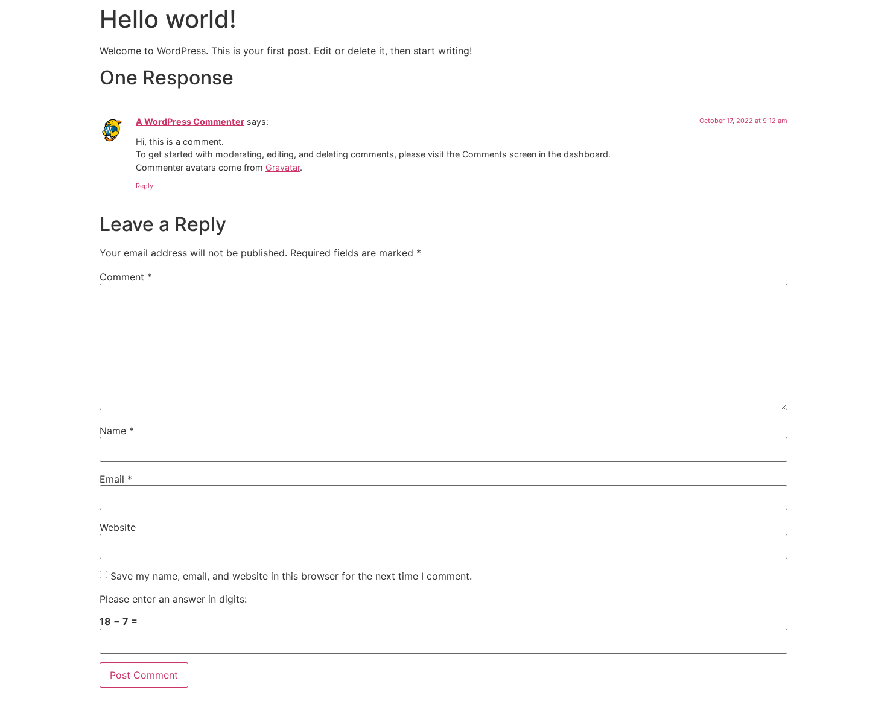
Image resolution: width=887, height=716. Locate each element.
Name (117, 431)
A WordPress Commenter (190, 121)
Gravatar (282, 167)
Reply (144, 186)
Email (116, 479)
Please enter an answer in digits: (173, 599)
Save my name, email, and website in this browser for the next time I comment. (291, 576)
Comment (126, 277)
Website (118, 527)
